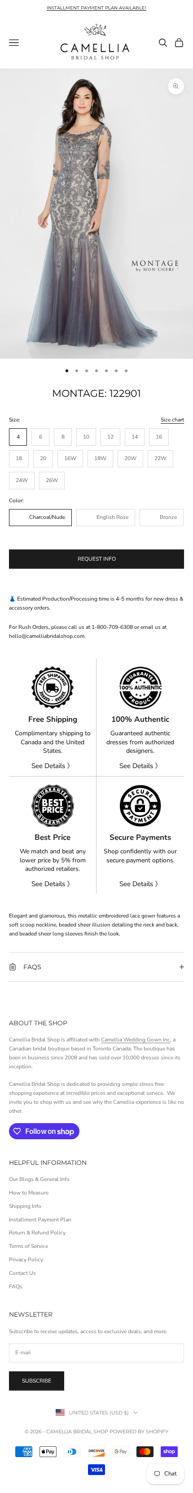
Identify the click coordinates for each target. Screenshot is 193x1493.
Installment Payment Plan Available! (96, 8)
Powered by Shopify (139, 1431)
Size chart (172, 419)
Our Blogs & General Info (39, 1179)
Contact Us (22, 1273)
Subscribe (36, 1380)
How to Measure (28, 1192)
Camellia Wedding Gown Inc (135, 1039)
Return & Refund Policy (37, 1232)
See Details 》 (52, 765)
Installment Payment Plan (40, 1219)
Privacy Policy (26, 1259)
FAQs (15, 1286)
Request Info (97, 558)
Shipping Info (25, 1206)
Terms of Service (28, 1246)
